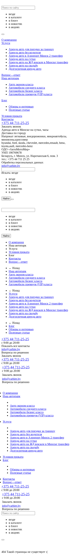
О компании (9, 39)
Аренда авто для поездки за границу (31, 49)
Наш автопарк (10, 78)
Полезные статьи (19, 109)
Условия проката (11, 116)
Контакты (7, 119)
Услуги (5, 43)
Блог (4, 100)
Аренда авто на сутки (22, 59)
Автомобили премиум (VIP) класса (30, 94)
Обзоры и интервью (21, 106)
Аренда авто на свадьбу (23, 65)
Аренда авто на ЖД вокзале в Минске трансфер (38, 62)
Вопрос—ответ (10, 75)
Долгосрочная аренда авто (25, 68)
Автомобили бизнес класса (25, 90)
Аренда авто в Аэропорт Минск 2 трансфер (36, 55)
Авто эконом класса (21, 84)
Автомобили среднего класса (27, 87)
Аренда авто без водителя (25, 52)
